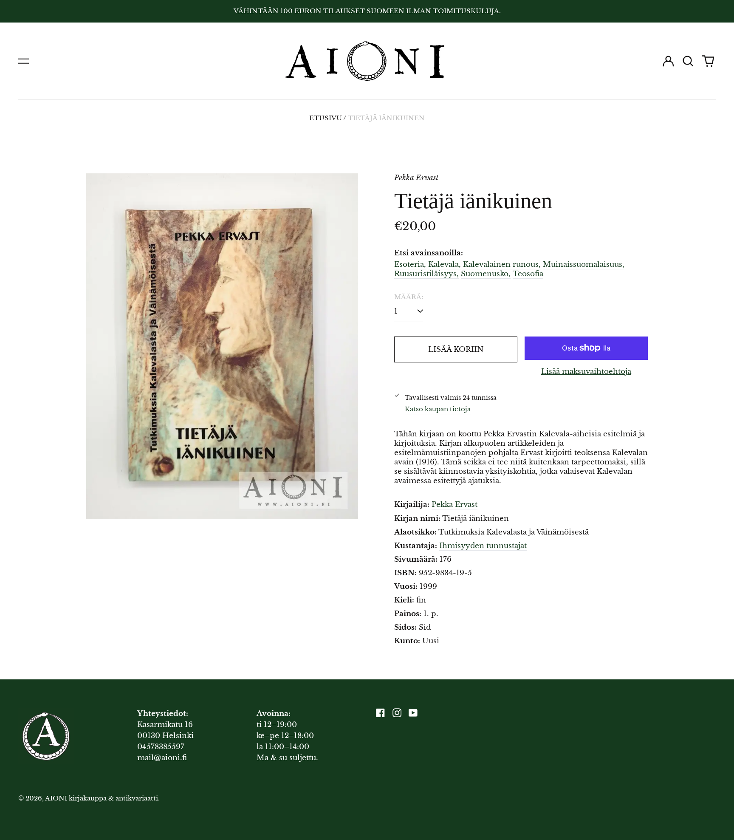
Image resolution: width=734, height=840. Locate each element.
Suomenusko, (486, 273)
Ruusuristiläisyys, (426, 273)
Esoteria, (410, 264)
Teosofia (528, 273)
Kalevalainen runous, (502, 264)
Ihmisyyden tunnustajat (483, 545)
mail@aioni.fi (162, 757)
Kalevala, (444, 264)
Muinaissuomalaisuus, (583, 264)
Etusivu (325, 118)
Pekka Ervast (454, 504)
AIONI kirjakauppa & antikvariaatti (101, 798)
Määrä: (408, 297)
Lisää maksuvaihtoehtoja (586, 371)
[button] (688, 61)
